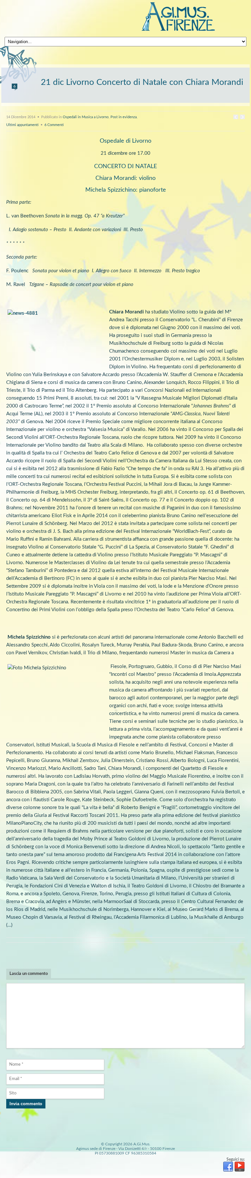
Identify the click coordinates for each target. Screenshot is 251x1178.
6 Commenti (54, 125)
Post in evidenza (123, 117)
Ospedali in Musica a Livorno (86, 117)
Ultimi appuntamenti (22, 125)
